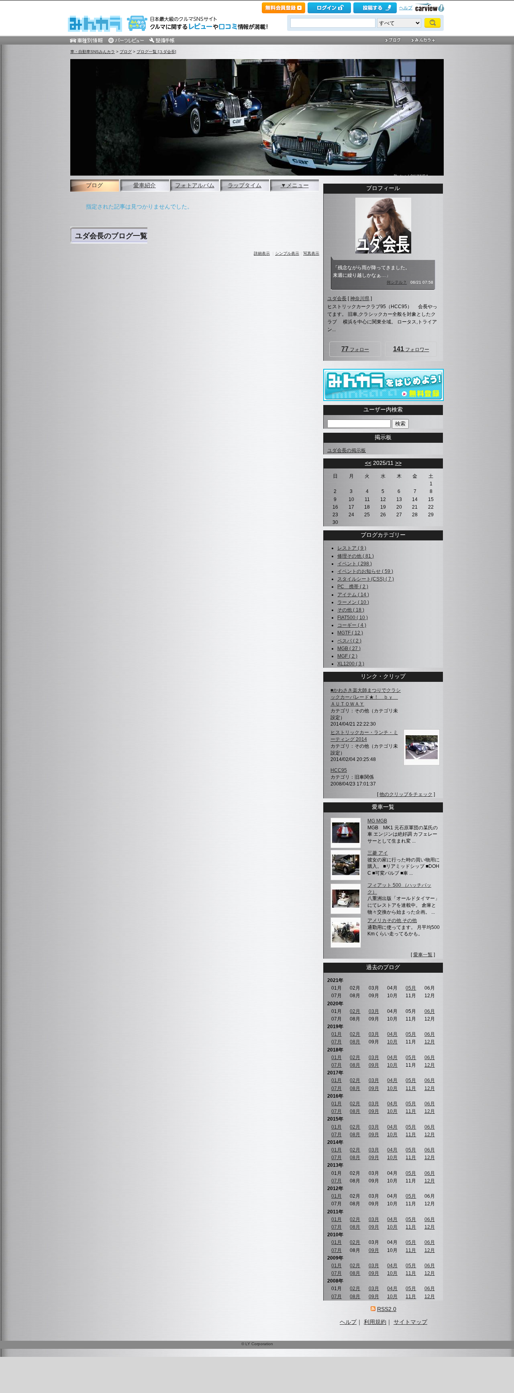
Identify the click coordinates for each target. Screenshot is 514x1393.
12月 (429, 1042)
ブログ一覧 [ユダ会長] (156, 51)
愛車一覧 (422, 954)
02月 (355, 1011)
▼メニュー (295, 185)
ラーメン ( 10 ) (353, 602)
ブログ (126, 51)
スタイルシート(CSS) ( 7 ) (365, 579)
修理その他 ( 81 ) (355, 556)
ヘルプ (405, 7)
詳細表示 (262, 253)
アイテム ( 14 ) (353, 594)
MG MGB (377, 821)
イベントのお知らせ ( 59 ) (365, 571)
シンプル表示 (287, 253)
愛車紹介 (144, 185)
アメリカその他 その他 (392, 920)
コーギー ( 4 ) (351, 625)
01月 (336, 1034)
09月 (374, 1065)
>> (398, 463)
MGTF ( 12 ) (350, 633)
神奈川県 (359, 298)
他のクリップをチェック (405, 794)
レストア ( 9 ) (351, 548)
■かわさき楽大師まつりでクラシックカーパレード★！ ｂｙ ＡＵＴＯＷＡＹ (365, 697)
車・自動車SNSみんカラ (92, 51)
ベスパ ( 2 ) (349, 641)
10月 (392, 1042)
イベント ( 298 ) (354, 564)
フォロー (355, 349)
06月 (429, 1011)
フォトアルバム (194, 185)
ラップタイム (244, 185)
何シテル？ (397, 282)
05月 (411, 988)
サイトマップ (410, 1322)
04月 (392, 1034)
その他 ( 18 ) (350, 610)
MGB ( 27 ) (349, 648)
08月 (355, 1042)
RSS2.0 (386, 1309)
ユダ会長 (337, 298)
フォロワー (411, 349)
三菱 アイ (377, 853)
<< (368, 463)
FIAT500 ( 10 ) (352, 617)
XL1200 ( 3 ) (350, 664)
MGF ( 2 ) (347, 656)
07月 (336, 1042)
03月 (374, 1011)
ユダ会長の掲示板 (346, 450)
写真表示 (311, 253)
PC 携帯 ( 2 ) (352, 586)
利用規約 (375, 1322)
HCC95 (338, 770)
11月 (411, 1088)
